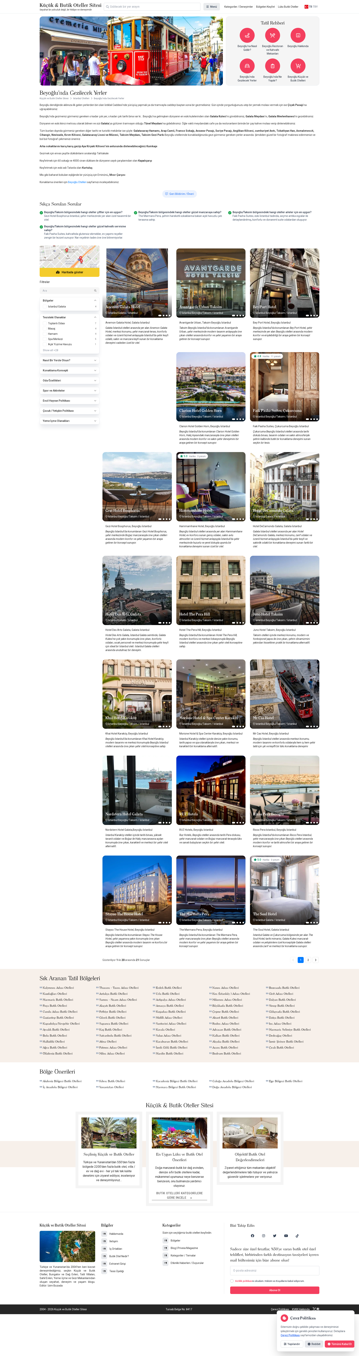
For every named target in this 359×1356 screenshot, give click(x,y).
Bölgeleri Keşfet (265, 6)
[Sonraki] (316, 960)
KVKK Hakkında (301, 1309)
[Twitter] (275, 1235)
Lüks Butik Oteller (288, 6)
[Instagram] (263, 1235)
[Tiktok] (297, 1235)
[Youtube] (286, 1235)
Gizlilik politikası (243, 1281)
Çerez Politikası (280, 1309)
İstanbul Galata (117, 312)
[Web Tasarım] (316, 1309)
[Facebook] (252, 1235)
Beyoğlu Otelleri (77, 182)
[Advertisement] (137, 375)
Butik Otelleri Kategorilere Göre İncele (179, 1195)
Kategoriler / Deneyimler (238, 6)
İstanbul (133, 312)
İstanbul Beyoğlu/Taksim (196, 312)
